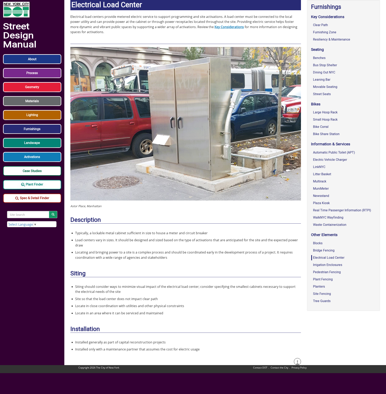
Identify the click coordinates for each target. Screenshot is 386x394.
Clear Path (320, 25)
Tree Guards (322, 301)
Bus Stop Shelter (325, 65)
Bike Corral (321, 126)
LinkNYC (319, 167)
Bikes (315, 104)
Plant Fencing (323, 279)
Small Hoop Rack (325, 119)
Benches (319, 58)
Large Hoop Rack (325, 112)
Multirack (319, 181)
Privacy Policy (299, 367)
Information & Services (330, 144)
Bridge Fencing (324, 250)
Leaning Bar (321, 79)
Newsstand (321, 195)
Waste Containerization (329, 224)
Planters (319, 286)
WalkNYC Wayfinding (328, 217)
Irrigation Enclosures (327, 265)
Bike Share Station (326, 134)
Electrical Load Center (328, 257)
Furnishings (326, 7)
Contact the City (279, 367)
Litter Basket (322, 174)
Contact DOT (260, 367)
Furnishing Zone (324, 32)
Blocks (317, 243)
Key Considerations (229, 27)
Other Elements (324, 235)
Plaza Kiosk (321, 203)
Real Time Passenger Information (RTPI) (342, 210)
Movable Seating (325, 87)
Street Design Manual (19, 35)
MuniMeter (321, 188)
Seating (317, 49)
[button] (32, 61)
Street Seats (322, 94)
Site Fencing (322, 293)
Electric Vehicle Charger (330, 159)
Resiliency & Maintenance (331, 39)
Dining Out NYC (324, 72)
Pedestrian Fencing (327, 272)
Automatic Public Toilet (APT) (334, 152)
